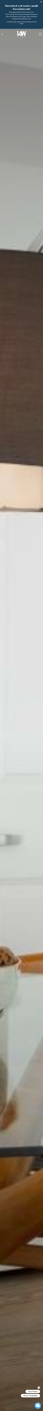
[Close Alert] (41, 2)
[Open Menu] (40, 34)
